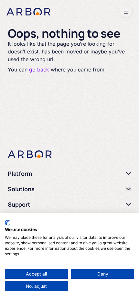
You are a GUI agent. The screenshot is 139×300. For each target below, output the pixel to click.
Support (19, 204)
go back (39, 69)
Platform (20, 173)
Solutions (21, 189)
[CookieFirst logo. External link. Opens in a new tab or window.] (7, 223)
